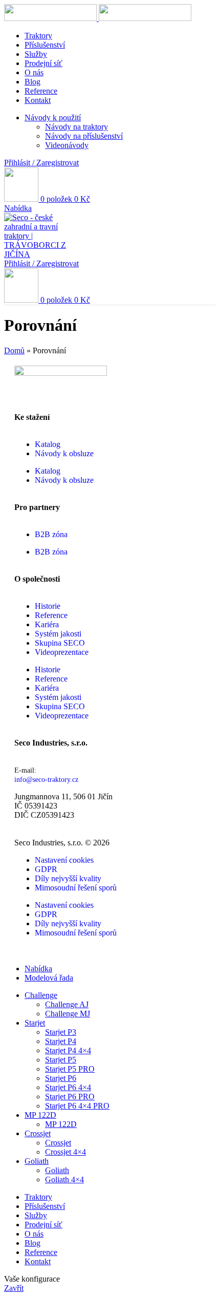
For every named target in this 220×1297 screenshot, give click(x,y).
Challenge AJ (67, 1004)
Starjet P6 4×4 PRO (77, 1105)
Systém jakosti (58, 633)
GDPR (46, 869)
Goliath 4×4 (64, 1179)
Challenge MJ (67, 1013)
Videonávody (67, 145)
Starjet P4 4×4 (68, 1050)
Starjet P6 (60, 1078)
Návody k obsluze (64, 453)
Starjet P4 (60, 1041)
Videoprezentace (62, 652)
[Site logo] (51, 18)
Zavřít (14, 1288)
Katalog (47, 444)
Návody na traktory (76, 126)
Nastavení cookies (64, 860)
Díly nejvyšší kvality (68, 878)
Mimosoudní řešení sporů (76, 887)
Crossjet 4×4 (65, 1151)
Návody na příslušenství (84, 136)
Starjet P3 (60, 1032)
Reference (51, 615)
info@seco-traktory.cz (46, 779)
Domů (14, 350)
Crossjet (58, 1142)
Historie (47, 606)
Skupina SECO (60, 643)
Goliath (57, 1170)
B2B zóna (51, 534)
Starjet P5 (60, 1059)
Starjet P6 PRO (70, 1096)
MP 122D (61, 1124)
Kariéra (47, 624)
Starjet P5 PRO (70, 1069)
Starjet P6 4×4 (68, 1087)
